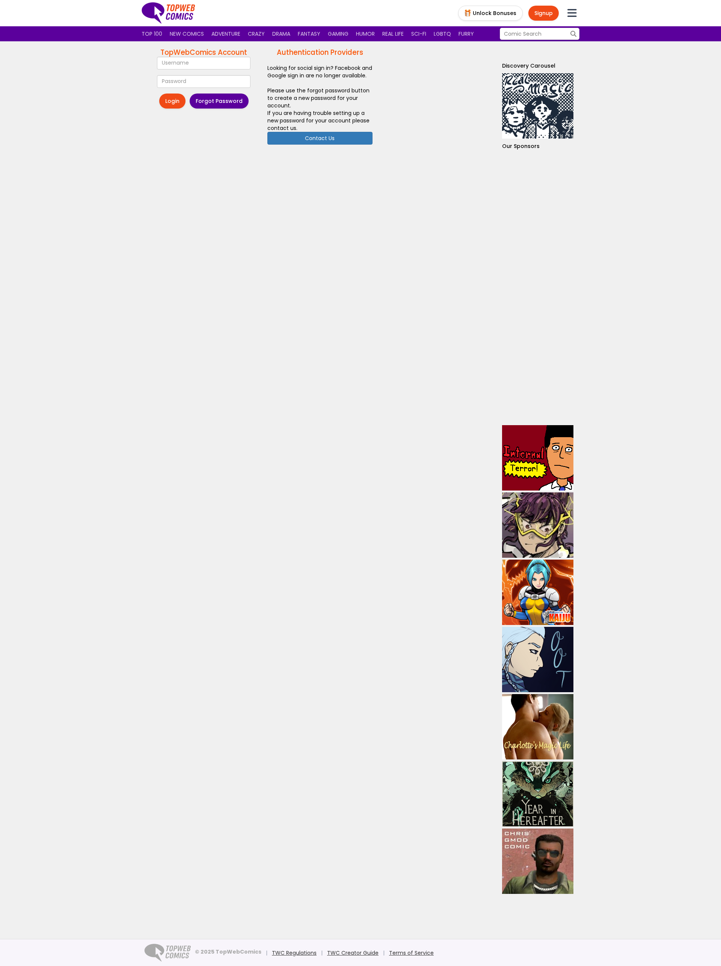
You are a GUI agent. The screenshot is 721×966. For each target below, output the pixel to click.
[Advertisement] (537, 287)
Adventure (225, 34)
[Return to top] (169, 13)
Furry (466, 34)
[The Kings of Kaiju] (537, 592)
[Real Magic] (537, 106)
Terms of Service (411, 953)
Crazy (256, 34)
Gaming (338, 34)
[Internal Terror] (537, 458)
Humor (365, 34)
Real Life (393, 34)
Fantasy (309, 34)
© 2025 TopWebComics (228, 951)
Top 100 (152, 34)
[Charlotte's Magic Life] (537, 726)
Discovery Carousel (528, 65)
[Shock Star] (537, 525)
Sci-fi (418, 34)
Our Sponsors (521, 146)
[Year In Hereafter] (537, 794)
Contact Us (320, 138)
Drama (281, 34)
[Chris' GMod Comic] (537, 861)
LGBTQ (442, 34)
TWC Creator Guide (353, 953)
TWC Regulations (294, 953)
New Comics (187, 34)
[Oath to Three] (537, 659)
